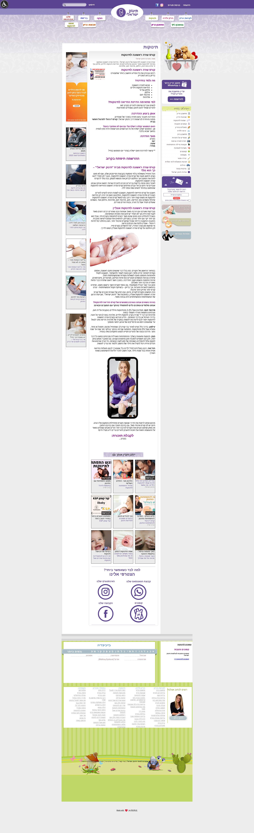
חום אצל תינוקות (99, 722)
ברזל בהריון (101, 693)
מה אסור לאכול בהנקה (77, 700)
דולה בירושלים (100, 705)
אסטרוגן (89, 655)
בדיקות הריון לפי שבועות (136, 704)
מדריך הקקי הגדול (79, 698)
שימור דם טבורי (159, 720)
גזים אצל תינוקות (119, 693)
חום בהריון (101, 695)
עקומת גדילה (100, 725)
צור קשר (83, 715)
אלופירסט (82, 690)
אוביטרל (143, 655)
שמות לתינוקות (179, 120)
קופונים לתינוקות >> (181, 659)
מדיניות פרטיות (111, 761)
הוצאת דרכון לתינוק (98, 717)
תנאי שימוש (99, 761)
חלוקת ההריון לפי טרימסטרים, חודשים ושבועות (137, 700)
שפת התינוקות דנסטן (123, 551)
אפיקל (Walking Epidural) (109, 659)
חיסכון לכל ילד (80, 705)
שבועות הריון (181, 117)
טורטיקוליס (121, 727)
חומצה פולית (160, 708)
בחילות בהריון (140, 714)
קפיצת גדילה (120, 698)
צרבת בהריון (140, 726)
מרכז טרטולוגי (160, 710)
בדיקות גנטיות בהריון (157, 718)
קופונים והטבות (180, 124)
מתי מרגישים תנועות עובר (137, 708)
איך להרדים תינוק (125, 516)
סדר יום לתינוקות (119, 705)
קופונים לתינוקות (80, 710)
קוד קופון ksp (81, 703)
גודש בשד (101, 720)
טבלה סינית (161, 705)
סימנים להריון (160, 703)
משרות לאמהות (180, 148)
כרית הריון (161, 723)
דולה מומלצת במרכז (98, 702)
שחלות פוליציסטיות (158, 715)
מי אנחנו (83, 718)
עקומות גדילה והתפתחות (177, 144)
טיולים (182, 165)
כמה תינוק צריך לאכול (117, 690)
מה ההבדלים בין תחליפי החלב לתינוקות (116, 721)
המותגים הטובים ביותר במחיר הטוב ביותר (100, 517)
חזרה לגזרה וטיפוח (178, 141)
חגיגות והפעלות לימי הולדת (176, 162)
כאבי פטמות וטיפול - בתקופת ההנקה (145, 552)
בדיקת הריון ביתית (158, 698)
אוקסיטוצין (115, 655)
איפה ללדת (181, 131)
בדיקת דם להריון (159, 693)
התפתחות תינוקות (118, 708)
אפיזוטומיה (141, 659)
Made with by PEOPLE (127, 810)
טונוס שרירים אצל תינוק (116, 700)
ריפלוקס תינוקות (119, 715)
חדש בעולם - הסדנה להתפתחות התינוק (145, 517)
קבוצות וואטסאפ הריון (97, 712)
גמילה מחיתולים (80, 695)
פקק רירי (142, 711)
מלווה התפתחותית (118, 724)
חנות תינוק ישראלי (98, 715)
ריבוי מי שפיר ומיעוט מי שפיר (97, 699)
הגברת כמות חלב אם (117, 717)
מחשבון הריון (182, 113)
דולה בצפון (101, 707)
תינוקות (150, 47)
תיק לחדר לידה (139, 721)
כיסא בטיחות (120, 695)
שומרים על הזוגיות (179, 138)
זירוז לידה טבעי (139, 719)
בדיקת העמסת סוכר (137, 716)
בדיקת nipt (161, 695)
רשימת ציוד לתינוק (138, 724)
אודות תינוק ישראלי (179, 172)
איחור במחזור (160, 713)
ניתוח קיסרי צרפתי (98, 710)
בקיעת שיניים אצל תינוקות (118, 711)
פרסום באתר (81, 720)
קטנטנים (183, 151)
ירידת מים (101, 690)
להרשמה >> (176, 99)
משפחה (183, 155)
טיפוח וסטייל (81, 708)
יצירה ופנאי (182, 158)
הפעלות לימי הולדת (78, 713)
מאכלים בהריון (181, 127)
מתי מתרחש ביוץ (159, 700)
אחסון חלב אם (120, 703)
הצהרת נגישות (87, 761)
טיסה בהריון (81, 693)
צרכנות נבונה (181, 169)
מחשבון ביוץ (182, 134)
